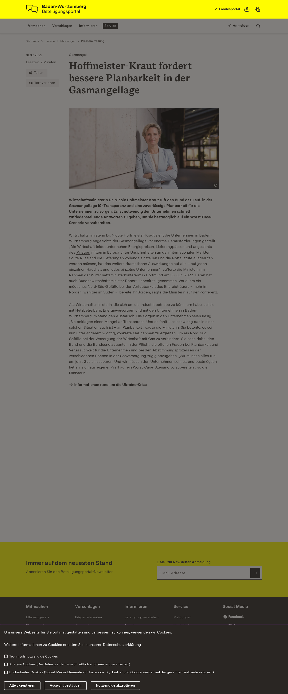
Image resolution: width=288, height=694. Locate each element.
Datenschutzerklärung (122, 644)
